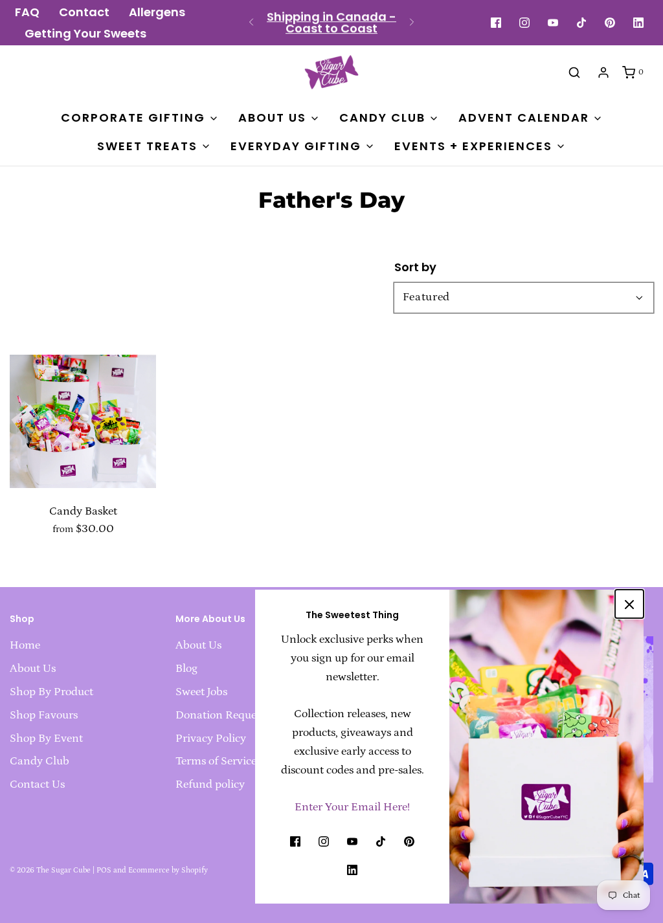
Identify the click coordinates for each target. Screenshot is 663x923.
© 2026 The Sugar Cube (50, 870)
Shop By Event (46, 738)
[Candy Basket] (83, 415)
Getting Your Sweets (85, 33)
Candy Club (39, 761)
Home (25, 645)
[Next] (412, 22)
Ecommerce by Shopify (168, 870)
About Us (33, 668)
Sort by (415, 267)
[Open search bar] (574, 72)
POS (103, 870)
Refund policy (210, 784)
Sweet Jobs (201, 691)
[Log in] (603, 72)
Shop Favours (44, 715)
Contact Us (37, 784)
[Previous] (251, 22)
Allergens (157, 12)
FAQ (27, 12)
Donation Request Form (235, 715)
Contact (84, 12)
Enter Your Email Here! (352, 807)
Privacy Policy (210, 738)
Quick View (83, 463)
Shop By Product (51, 691)
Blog (186, 668)
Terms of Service (215, 761)
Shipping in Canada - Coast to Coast (331, 22)
